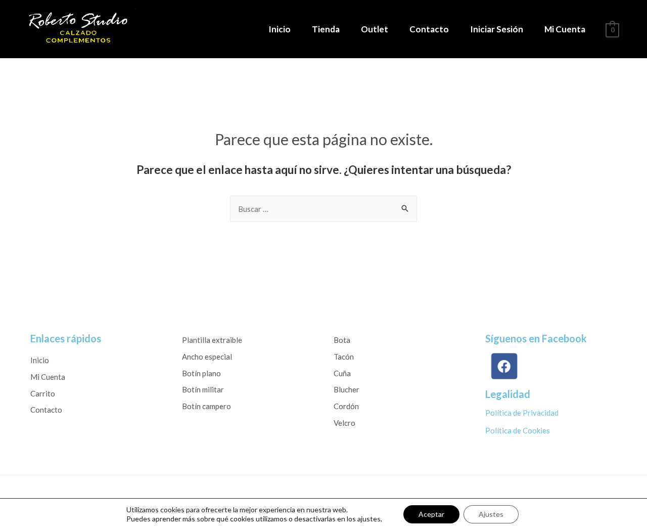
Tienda (326, 29)
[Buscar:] (323, 208)
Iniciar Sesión (496, 29)
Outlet (374, 29)
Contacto (429, 29)
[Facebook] (503, 366)
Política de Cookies (517, 430)
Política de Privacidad (522, 412)
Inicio (279, 29)
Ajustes (491, 514)
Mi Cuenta (564, 29)
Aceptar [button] (431, 514)
